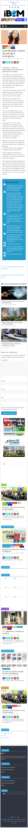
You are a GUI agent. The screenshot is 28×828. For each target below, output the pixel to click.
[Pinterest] (15, 62)
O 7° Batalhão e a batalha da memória (13, 632)
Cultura (14, 545)
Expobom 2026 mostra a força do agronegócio (13, 508)
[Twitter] (6, 62)
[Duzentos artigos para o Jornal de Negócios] (14, 530)
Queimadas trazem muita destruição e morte (13, 276)
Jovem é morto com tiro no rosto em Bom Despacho (13, 302)
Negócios (5, 504)
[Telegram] (12, 62)
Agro (4, 502)
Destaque (5, 46)
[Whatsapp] (9, 62)
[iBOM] (3, 753)
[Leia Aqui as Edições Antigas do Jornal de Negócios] (14, 654)
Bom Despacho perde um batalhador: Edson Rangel (13, 5)
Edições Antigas (6, 669)
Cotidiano (9, 502)
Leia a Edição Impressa (6, 733)
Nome (3, 381)
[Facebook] (3, 62)
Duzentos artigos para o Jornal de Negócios (13, 550)
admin (14, 58)
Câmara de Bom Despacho (7, 769)
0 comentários (21, 58)
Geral (10, 46)
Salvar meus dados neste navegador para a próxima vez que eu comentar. (12, 408)
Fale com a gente (5, 737)
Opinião (8, 48)
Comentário (5, 360)
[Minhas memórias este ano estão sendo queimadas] (14, 308)
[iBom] (2, 26)
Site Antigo (3, 735)
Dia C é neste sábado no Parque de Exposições (12, 267)
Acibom (3, 772)
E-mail (3, 389)
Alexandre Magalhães (7, 545)
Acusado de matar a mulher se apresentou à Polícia (11, 344)
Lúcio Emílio (19, 627)
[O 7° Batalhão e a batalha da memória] (14, 612)
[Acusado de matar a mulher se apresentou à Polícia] (14, 329)
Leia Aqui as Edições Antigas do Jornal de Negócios (12, 672)
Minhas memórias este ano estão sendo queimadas (12, 323)
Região (12, 48)
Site (2, 397)
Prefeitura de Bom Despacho (8, 767)
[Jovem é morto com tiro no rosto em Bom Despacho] (14, 287)
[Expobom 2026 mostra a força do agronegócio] (14, 488)
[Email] (17, 62)
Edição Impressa (6, 546)
